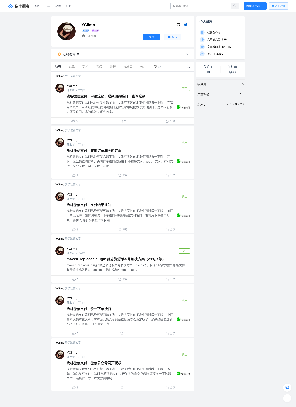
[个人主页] (186, 25)
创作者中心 (253, 6)
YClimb (59, 76)
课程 (58, 6)
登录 (279, 6)
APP (68, 6)
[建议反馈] (287, 388)
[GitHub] (178, 25)
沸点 (47, 6)
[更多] (287, 398)
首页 (37, 6)
